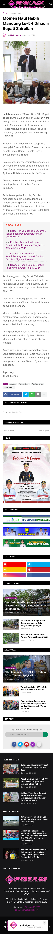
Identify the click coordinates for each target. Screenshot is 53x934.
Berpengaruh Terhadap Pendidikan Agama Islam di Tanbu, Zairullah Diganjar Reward (25, 256)
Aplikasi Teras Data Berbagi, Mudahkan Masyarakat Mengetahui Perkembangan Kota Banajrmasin (33, 797)
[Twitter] (26, 394)
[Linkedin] (39, 744)
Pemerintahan (24, 384)
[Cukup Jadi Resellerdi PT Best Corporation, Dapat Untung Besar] (11, 769)
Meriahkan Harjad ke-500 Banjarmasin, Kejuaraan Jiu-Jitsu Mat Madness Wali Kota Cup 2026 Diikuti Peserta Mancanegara (34, 836)
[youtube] (14, 564)
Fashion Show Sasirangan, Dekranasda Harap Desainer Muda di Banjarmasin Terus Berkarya (33, 705)
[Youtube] (26, 744)
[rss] (14, 569)
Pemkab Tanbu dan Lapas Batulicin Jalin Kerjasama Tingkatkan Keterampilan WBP (25, 245)
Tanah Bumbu (9, 387)
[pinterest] (38, 569)
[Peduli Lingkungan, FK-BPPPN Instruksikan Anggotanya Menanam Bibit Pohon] (11, 783)
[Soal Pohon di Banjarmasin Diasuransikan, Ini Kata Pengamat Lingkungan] (11, 624)
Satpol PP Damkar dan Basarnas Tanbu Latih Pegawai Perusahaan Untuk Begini (26, 234)
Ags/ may (16, 13)
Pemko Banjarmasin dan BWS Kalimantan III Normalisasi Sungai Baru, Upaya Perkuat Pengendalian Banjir (34, 853)
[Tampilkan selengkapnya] (44, 394)
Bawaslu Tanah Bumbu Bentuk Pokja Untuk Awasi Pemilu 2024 (25, 266)
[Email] (38, 394)
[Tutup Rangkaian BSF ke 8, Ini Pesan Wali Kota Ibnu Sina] (11, 691)
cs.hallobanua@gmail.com (26, 910)
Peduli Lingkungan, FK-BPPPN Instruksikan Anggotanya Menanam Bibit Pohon (34, 781)
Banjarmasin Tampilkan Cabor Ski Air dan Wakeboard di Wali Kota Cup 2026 (34, 819)
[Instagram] (32, 744)
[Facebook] (14, 744)
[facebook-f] (38, 575)
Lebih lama (44, 431)
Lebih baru (9, 431)
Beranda (6, 13)
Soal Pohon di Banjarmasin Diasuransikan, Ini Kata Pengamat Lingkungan (33, 623)
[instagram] (14, 575)
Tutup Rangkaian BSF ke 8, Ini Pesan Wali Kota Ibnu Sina (34, 688)
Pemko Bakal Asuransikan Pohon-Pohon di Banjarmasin (34, 635)
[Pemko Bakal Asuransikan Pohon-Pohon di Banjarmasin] (11, 638)
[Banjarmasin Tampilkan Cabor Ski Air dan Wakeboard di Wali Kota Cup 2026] (11, 821)
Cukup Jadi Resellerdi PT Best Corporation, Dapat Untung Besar (34, 767)
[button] (3, 4)
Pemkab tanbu (37, 384)
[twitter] (38, 564)
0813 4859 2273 (32, 907)
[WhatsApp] (32, 394)
